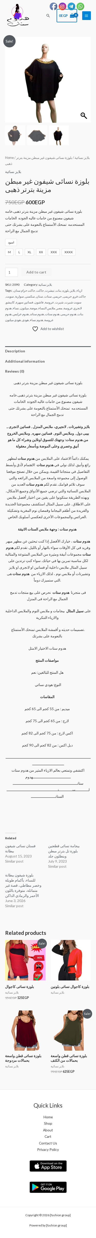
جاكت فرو (79, 296)
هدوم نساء (36, 320)
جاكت (40, 290)
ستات (48, 296)
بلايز (72, 290)
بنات (58, 290)
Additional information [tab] (25, 361)
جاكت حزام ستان (24, 290)
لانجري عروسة (72, 308)
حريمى (67, 296)
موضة (33, 308)
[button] (48, 15)
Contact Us (48, 1143)
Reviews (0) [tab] (14, 371)
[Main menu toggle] (86, 15)
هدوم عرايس (21, 314)
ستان (39, 296)
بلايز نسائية (82, 158)
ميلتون (24, 308)
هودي (25, 320)
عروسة (49, 302)
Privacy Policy (48, 1149)
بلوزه (65, 290)
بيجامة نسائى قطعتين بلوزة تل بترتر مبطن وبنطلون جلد (64, 851)
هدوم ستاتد (37, 314)
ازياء (79, 290)
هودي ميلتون (13, 320)
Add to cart (36, 272)
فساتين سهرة (24, 302)
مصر (59, 308)
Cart (48, 1136)
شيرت (59, 302)
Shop (48, 1123)
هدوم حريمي (68, 314)
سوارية (19, 296)
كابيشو (10, 302)
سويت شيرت (73, 302)
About (48, 1130)
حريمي (57, 296)
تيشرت (49, 290)
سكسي (30, 296)
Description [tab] (15, 351)
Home (9, 158)
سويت (10, 296)
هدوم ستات (52, 314)
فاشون (39, 302)
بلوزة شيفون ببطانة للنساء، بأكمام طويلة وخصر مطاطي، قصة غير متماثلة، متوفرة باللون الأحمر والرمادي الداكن (23, 885)
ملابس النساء (46, 308)
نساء (16, 308)
